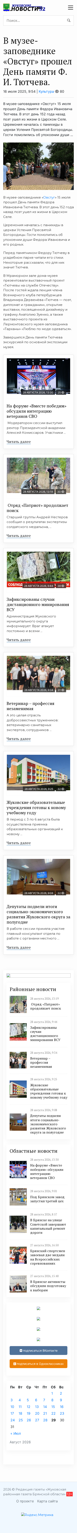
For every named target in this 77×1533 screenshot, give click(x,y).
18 (20, 1413)
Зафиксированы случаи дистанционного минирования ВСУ (38, 604)
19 (28, 1413)
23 (62, 1413)
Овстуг (49, 197)
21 (45, 1413)
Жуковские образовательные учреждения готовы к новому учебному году (36, 807)
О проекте (25, 1501)
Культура (46, 91)
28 (45, 1420)
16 (62, 1407)
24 (12, 1420)
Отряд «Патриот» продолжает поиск (37, 507)
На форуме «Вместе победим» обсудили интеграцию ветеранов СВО (36, 411)
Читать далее (19, 441)
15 (53, 1407)
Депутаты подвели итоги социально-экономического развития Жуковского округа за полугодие (38, 914)
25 (21, 1420)
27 (37, 1420)
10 (12, 1407)
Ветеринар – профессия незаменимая (30, 705)
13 (37, 1407)
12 (28, 1407)
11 (20, 1407)
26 (29, 1420)
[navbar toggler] (70, 7)
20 (37, 1413)
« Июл (15, 1433)
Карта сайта (47, 1501)
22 (53, 1413)
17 (12, 1413)
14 (45, 1407)
